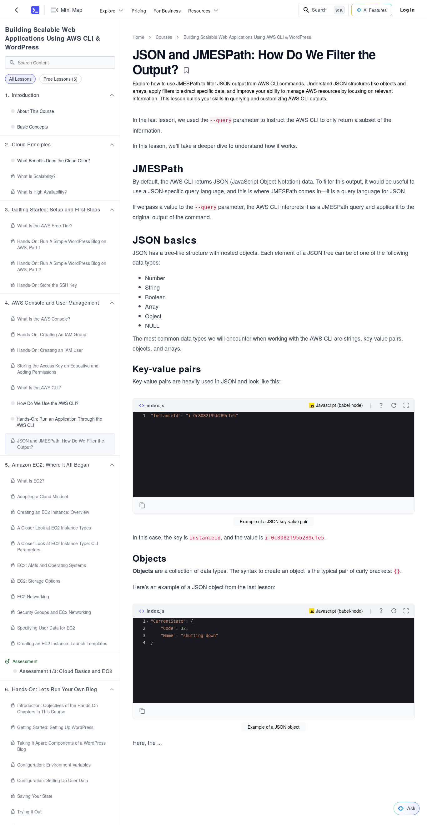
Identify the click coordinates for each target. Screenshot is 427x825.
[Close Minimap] (120, 44)
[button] (60, 95)
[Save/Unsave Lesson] (186, 70)
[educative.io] (35, 10)
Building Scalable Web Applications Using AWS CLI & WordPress (52, 38)
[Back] (17, 10)
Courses (164, 37)
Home (138, 37)
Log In (407, 9)
